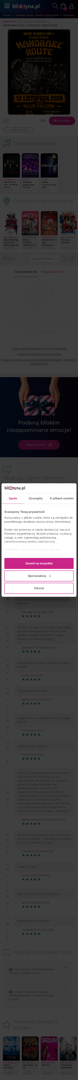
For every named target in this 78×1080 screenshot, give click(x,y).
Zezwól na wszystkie (39, 563)
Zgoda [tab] (13, 498)
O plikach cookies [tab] (62, 498)
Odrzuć (39, 588)
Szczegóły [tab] (36, 498)
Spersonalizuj (37, 575)
